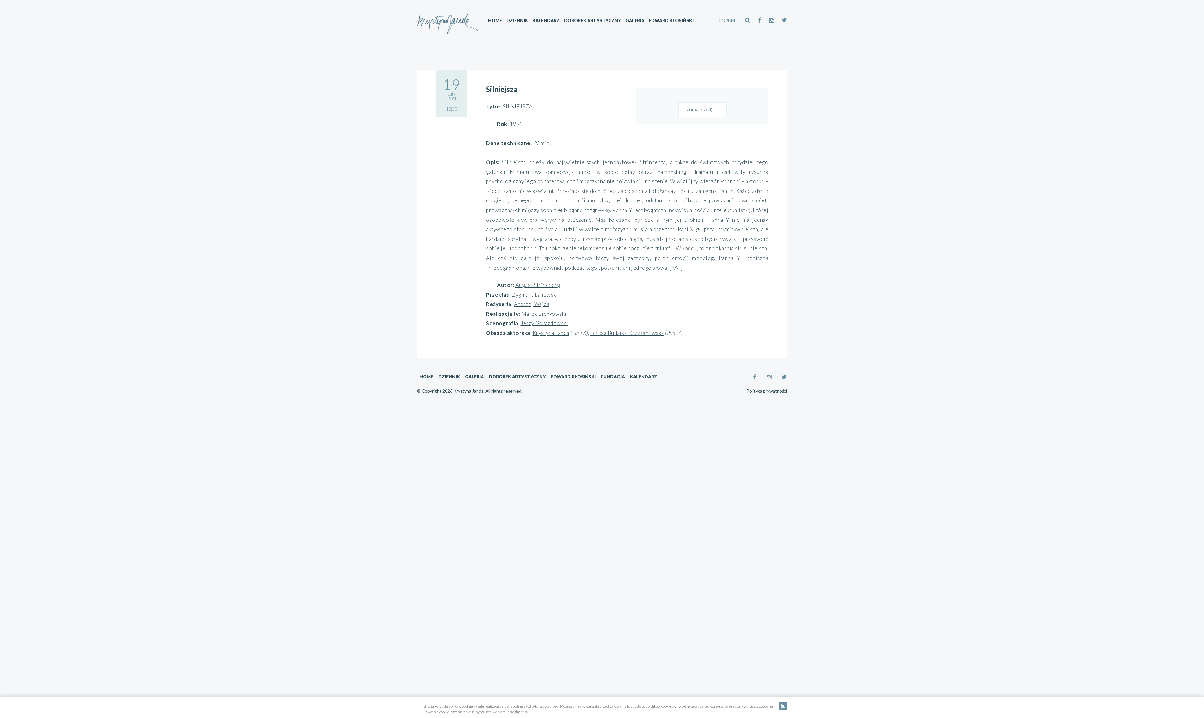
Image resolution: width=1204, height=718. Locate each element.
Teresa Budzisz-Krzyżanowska (627, 333)
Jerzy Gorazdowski (544, 323)
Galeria (635, 20)
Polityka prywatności (767, 391)
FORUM (727, 20)
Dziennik (517, 20)
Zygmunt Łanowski (535, 294)
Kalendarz (546, 20)
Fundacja (613, 376)
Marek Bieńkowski (544, 313)
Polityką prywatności (542, 706)
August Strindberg (537, 285)
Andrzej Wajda (532, 304)
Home (495, 20)
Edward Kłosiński (671, 20)
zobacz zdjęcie (702, 109)
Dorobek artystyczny (592, 20)
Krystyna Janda (551, 333)
